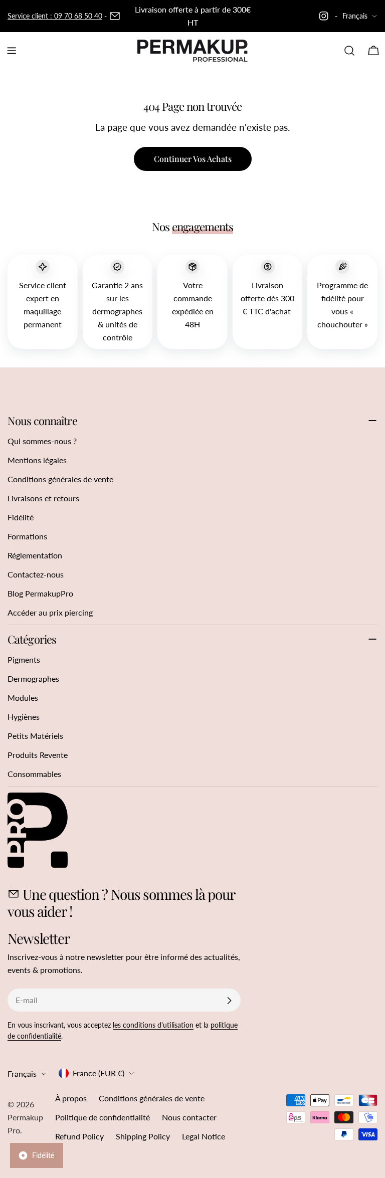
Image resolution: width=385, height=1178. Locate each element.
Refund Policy (79, 1136)
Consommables (34, 773)
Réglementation (35, 555)
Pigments (24, 659)
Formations (27, 536)
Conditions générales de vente (60, 479)
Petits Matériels (35, 735)
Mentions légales (37, 460)
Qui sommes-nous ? (42, 441)
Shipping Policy (143, 1136)
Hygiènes (24, 716)
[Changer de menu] (12, 51)
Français (354, 16)
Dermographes (33, 678)
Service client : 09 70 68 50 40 (55, 16)
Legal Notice (203, 1136)
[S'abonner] (229, 1000)
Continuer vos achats (193, 158)
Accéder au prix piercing (50, 612)
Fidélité (21, 517)
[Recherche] (349, 51)
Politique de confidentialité (102, 1117)
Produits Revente (38, 754)
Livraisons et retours (43, 498)
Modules (23, 697)
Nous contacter (189, 1117)
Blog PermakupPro (40, 593)
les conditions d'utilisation (153, 1025)
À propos (71, 1098)
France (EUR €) (98, 1073)
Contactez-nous (36, 574)
